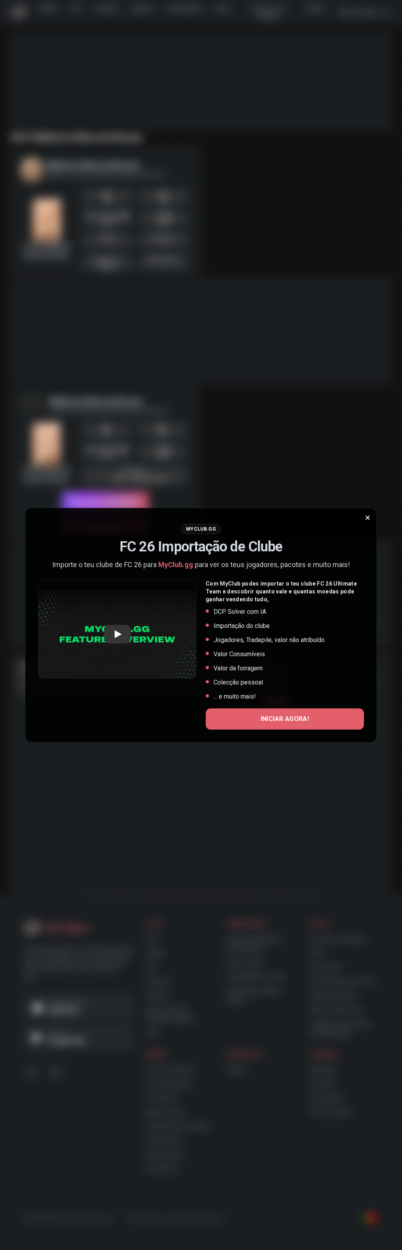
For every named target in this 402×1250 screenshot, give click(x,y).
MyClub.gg (175, 564)
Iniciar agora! (285, 719)
